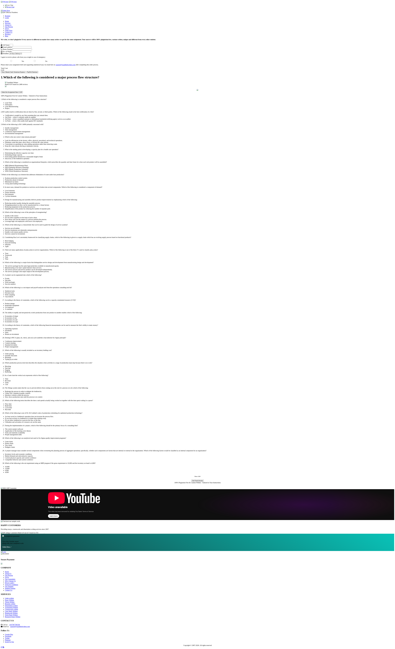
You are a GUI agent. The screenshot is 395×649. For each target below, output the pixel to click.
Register (7, 16)
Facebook (8, 636)
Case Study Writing (11, 611)
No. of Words (7, 51)
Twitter (7, 638)
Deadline (5, 53)
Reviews (8, 34)
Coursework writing (11, 609)
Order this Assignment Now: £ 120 (12, 92)
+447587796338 (14, 625)
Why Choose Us (10, 581)
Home (7, 21)
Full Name (5, 45)
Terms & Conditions (11, 585)
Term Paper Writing (11, 615)
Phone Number (7, 49)
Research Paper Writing (12, 617)
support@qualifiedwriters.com (65, 65)
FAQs (7, 29)
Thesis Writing (9, 602)
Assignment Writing (11, 607)
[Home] (5, 2)
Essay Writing (9, 600)
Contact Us (8, 32)
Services (7, 23)
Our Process (9, 27)
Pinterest (7, 640)
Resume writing (10, 604)
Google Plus (9, 634)
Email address (7, 47)
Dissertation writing (11, 606)
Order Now (8, 30)
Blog (6, 36)
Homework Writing (11, 613)
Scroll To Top (9, 642)
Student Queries (10, 588)
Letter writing (9, 598)
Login (7, 18)
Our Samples (9, 586)
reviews (41, 533)
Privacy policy (9, 583)
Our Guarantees (10, 579)
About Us (8, 25)
